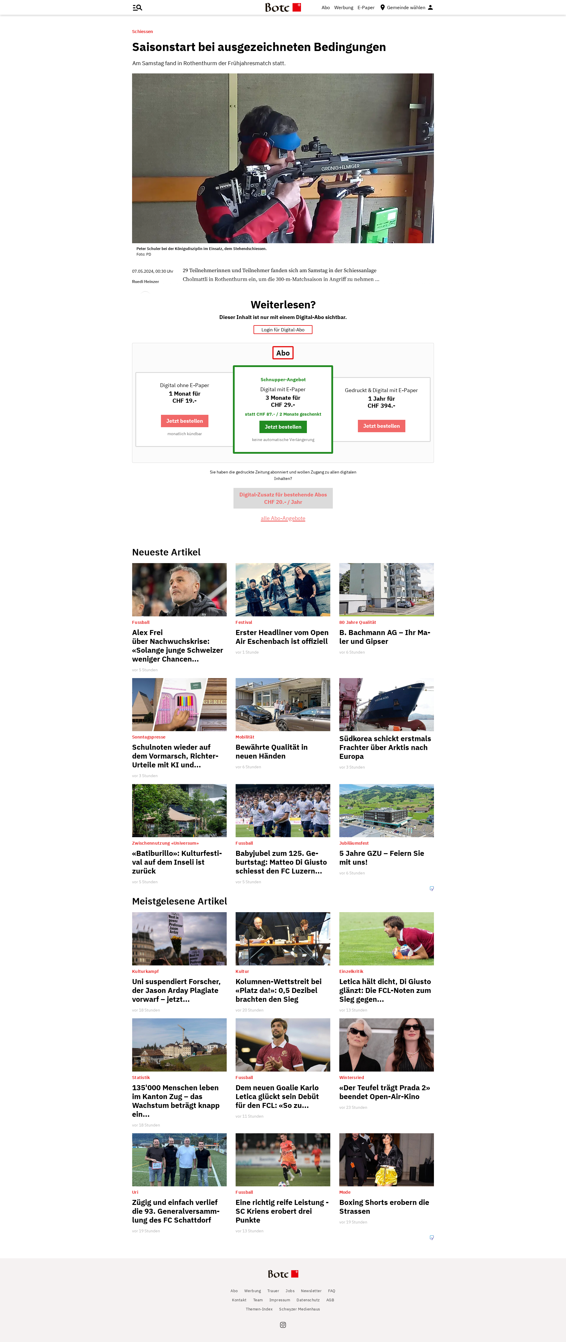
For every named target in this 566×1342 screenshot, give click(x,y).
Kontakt (239, 1299)
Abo (326, 7)
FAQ (331, 1290)
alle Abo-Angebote (283, 518)
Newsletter (311, 1290)
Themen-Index (259, 1309)
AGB (330, 1299)
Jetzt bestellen (184, 420)
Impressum (279, 1299)
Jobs (290, 1290)
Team (258, 1299)
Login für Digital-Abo (283, 330)
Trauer (273, 1290)
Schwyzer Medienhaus (299, 1309)
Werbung (343, 7)
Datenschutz (308, 1299)
